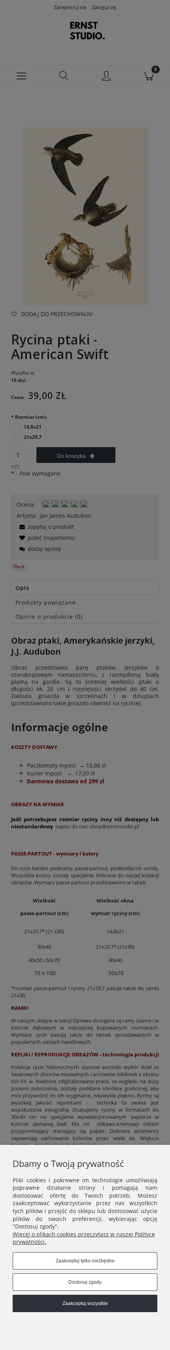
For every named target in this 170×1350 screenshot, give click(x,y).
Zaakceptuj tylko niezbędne (85, 1261)
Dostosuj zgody (85, 1282)
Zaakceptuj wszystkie (85, 1303)
